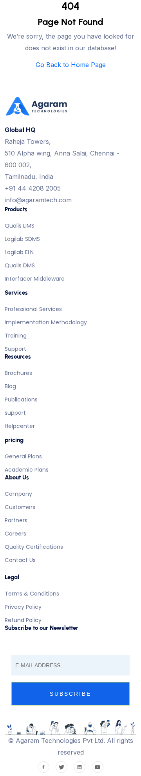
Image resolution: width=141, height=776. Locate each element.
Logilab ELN (19, 252)
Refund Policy (23, 620)
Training (16, 335)
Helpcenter (20, 426)
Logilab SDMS (22, 239)
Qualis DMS (20, 265)
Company (18, 494)
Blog (10, 386)
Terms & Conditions (32, 593)
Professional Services (33, 309)
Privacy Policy (23, 607)
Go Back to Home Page (71, 65)
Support (15, 349)
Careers (15, 533)
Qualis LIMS (19, 226)
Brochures (18, 373)
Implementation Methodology (46, 322)
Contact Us (20, 560)
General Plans (23, 456)
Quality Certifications (34, 547)
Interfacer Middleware (35, 279)
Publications (21, 399)
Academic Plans (27, 470)
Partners (16, 520)
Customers (20, 507)
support (15, 413)
